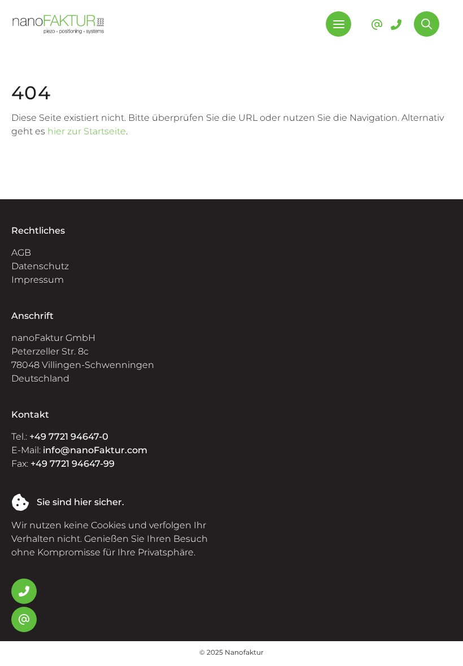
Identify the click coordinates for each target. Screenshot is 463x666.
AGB (21, 252)
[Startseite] (58, 24)
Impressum (37, 279)
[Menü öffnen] (338, 24)
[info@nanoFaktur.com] (377, 24)
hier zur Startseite (86, 131)
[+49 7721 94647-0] (396, 24)
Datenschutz (40, 266)
